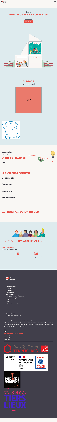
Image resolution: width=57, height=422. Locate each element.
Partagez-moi (29, 21)
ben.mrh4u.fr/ (28, 19)
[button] (55, 2)
